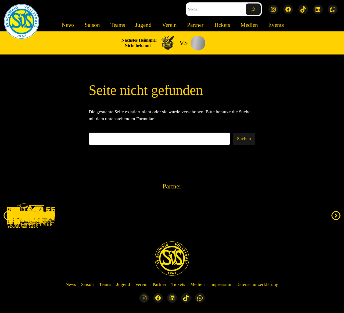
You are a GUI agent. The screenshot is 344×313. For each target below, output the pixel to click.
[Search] (253, 9)
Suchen (244, 138)
